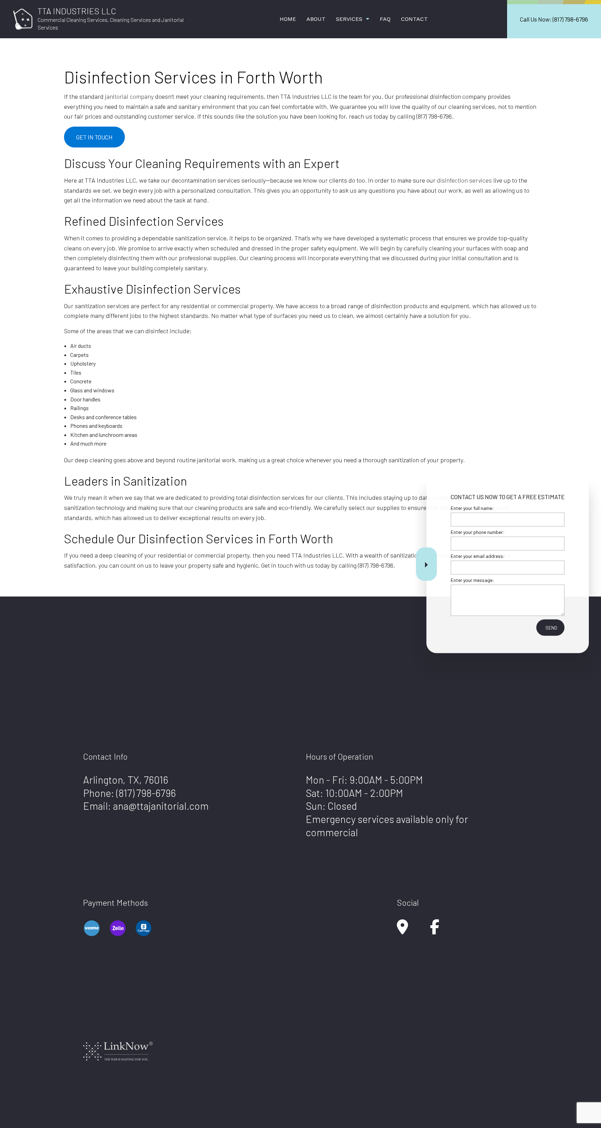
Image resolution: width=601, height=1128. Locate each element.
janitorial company (129, 96)
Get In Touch (94, 137)
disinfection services (464, 180)
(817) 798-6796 (146, 793)
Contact (414, 19)
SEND (551, 628)
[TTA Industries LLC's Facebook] (434, 930)
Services (349, 19)
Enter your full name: (472, 508)
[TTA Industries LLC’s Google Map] (402, 930)
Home (288, 19)
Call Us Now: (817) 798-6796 (554, 19)
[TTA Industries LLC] (23, 18)
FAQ (385, 19)
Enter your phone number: (478, 532)
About (316, 19)
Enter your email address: (478, 556)
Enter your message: (472, 580)
